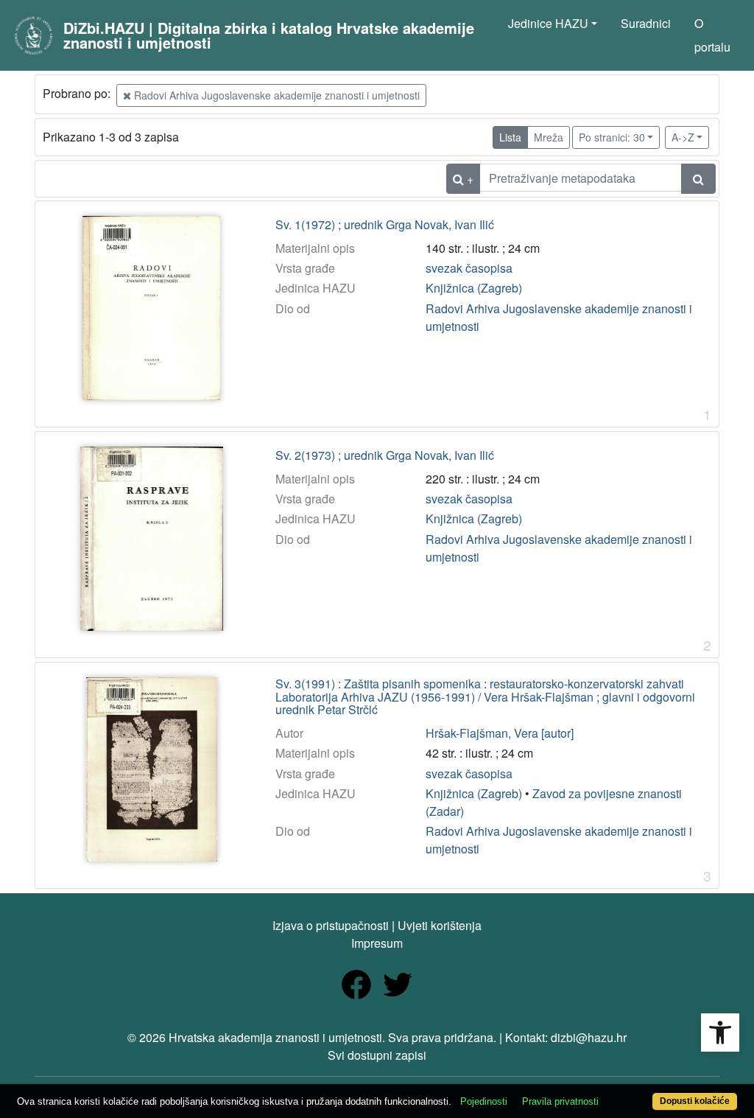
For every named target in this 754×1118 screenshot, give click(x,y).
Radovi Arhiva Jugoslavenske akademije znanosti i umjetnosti (275, 95)
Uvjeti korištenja (440, 925)
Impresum (377, 942)
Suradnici (646, 23)
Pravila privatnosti (560, 1101)
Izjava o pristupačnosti (330, 925)
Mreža (548, 137)
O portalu (712, 35)
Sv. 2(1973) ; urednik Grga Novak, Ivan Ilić (384, 455)
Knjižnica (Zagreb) (474, 287)
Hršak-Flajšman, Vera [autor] (500, 732)
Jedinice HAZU (548, 23)
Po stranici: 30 (612, 137)
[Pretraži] (698, 179)
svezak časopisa (469, 267)
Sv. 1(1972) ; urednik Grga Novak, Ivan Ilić (384, 224)
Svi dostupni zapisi (377, 1055)
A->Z (683, 137)
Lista (510, 137)
